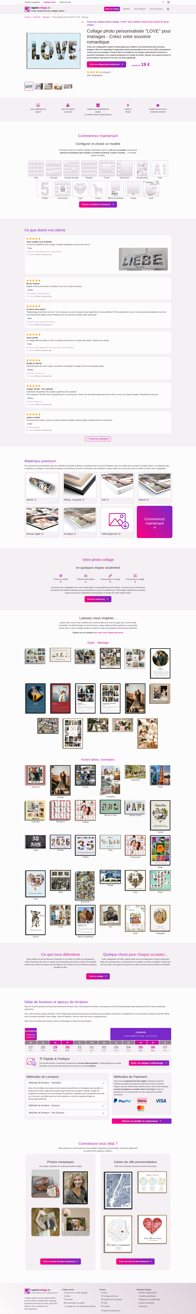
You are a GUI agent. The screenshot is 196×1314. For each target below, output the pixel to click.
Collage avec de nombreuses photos (81, 1306)
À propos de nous (110, 1296)
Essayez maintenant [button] (96, 599)
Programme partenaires (110, 1311)
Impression (143, 1306)
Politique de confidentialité (149, 1299)
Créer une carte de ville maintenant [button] (134, 1261)
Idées (68, 1296)
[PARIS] (133, 189)
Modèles (126, 9)
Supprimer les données (112, 1299)
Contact (106, 1306)
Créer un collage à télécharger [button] (147, 1063)
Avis (105, 1293)
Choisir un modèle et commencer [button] (96, 204)
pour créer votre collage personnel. (108, 633)
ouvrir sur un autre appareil (77, 1293)
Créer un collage (112, 9)
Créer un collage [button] (96, 976)
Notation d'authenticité (148, 1293)
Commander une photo (75, 1303)
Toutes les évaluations (99, 439)
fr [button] (163, 2)
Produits (69, 1299)
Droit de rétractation (146, 1303)
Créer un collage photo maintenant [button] (105, 64)
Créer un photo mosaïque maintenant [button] (59, 1261)
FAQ (105, 1303)
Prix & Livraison (156, 9)
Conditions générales (147, 1296)
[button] (28, 86)
